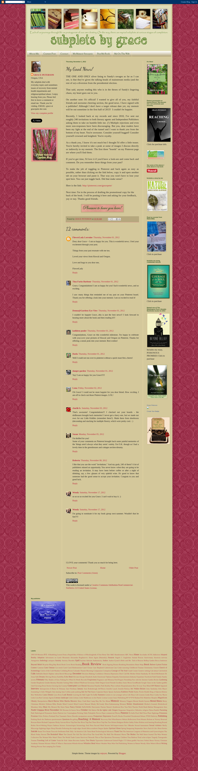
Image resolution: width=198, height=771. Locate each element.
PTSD (148, 716)
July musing (56, 692)
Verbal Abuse (149, 740)
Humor (157, 686)
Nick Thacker (133, 707)
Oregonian (122, 710)
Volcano (48, 743)
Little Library (74, 698)
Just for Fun (86, 692)
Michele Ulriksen (45, 704)
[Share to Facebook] (117, 219)
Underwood (108, 740)
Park (32, 713)
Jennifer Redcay (124, 689)
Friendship (128, 680)
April (77, 660)
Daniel (45, 674)
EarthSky (60, 677)
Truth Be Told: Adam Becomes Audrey (71, 740)
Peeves (98, 713)
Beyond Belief (36, 664)
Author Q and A (114, 661)
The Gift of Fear (85, 734)
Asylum (83, 661)
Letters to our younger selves (116, 695)
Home (102, 568)
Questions (66, 719)
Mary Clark (82, 701)
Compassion (98, 671)
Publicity (154, 716)
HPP (152, 686)
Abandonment (119, 655)
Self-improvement (117, 725)
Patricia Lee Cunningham (67, 713)
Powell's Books (117, 716)
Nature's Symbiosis (113, 707)
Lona (74, 388)
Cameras (40, 668)
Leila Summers (99, 695)
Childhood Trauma (136, 668)
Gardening (163, 680)
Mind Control (68, 704)
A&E (112, 655)
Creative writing (144, 671)
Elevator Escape (79, 677)
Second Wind (99, 725)
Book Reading (76, 665)
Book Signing (108, 665)
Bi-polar (46, 665)
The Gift (76, 734)
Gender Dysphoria (37, 683)
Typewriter (99, 740)
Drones (54, 677)
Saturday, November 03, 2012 (94, 408)
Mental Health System (141, 701)
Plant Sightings (153, 713)
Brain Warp (139, 665)
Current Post (49, 53)
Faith (154, 677)
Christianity (148, 668)
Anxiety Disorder (68, 661)
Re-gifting (74, 719)
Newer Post (72, 568)
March (50, 701)
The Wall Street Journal (145, 734)
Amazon (111, 657)
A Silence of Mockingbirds (86, 655)
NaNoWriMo (86, 707)
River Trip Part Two (104, 722)
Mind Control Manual (82, 704)
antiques (51, 661)
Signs (48, 728)
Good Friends (110, 683)
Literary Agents (48, 698)
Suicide (34, 731)
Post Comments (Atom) (88, 573)
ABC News (129, 655)
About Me (34, 53)
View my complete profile (42, 113)
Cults (33, 673)
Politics (45, 716)
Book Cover (65, 665)
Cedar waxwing (123, 668)
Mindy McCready (97, 704)
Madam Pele (138, 698)
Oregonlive (130, 710)
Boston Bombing (119, 665)
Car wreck (59, 668)
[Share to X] (114, 219)
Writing (164, 743)
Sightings (42, 728)
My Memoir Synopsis (83, 53)
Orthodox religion (141, 710)
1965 (33, 655)
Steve (146, 728)
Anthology (44, 660)
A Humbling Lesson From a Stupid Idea (62, 655)
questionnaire (57, 719)
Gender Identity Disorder (54, 683)
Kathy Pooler (139, 692)
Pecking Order (82, 713)
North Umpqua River (40, 710)
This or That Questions (103, 737)
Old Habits (92, 710)
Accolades (143, 655)
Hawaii (84, 686)
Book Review (91, 664)
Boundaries (130, 665)
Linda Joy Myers (160, 695)
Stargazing (130, 728)
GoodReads (136, 683)
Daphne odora (54, 674)
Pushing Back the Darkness (41, 719)
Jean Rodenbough (90, 689)
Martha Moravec (70, 701)
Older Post (133, 568)
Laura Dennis (48, 695)
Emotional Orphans (105, 677)
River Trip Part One (73, 722)
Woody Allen (145, 743)
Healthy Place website (113, 686)
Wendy (75, 492)
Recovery (104, 719)
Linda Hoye (149, 695)
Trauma (34, 740)
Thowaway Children (119, 737)
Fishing (63, 680)
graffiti (164, 683)
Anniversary (148, 658)
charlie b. (76, 408)
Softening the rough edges (71, 728)
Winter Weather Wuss (103, 743)
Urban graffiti (132, 740)
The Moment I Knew (118, 734)
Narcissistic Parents (99, 707)
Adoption (40, 657)
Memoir (115, 700)
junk (73, 692)
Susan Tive (42, 731)
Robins (141, 722)
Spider (106, 728)
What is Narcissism (65, 743)
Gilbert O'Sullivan (80, 683)
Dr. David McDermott (156, 674)
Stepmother (139, 728)
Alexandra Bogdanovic (79, 658)
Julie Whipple (46, 692)
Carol (65, 668)
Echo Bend (68, 677)
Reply (75, 272)
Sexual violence (155, 725)
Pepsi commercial (108, 713)
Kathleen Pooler (127, 692)
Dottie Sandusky (142, 674)
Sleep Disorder (56, 728)
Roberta (76, 460)
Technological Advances (105, 731)
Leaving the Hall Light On (83, 695)
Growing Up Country (59, 686)
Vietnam (41, 743)
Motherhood (162, 704)
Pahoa (151, 710)
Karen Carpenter (97, 692)
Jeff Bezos (102, 689)
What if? (54, 743)
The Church (68, 734)
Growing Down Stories (43, 686)
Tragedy (155, 737)
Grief (33, 686)
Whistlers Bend (89, 743)
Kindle (146, 692)
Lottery (104, 698)
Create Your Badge (153, 411)
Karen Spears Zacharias (112, 692)
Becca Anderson (161, 661)
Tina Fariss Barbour (81, 281)
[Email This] (109, 219)
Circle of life (45, 671)
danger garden (79, 371)
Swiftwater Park (63, 731)
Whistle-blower (77, 743)
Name (67, 707)
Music (45, 707)
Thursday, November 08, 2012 (94, 460)
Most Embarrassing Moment (115, 704)
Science (62, 725)
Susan (75, 434)
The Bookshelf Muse (55, 734)
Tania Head (91, 731)
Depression (115, 674)
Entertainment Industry (127, 677)
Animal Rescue (137, 658)
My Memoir (52, 707)
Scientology (81, 725)
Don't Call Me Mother (127, 674)
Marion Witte (58, 701)
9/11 (45, 654)
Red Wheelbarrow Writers (117, 719)
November (54, 710)
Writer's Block (156, 743)
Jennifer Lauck (111, 689)
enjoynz (103, 753)
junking (78, 692)
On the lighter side (104, 710)
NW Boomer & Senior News (70, 710)
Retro (39, 722)
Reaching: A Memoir (89, 719)
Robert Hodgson (118, 722)
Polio (40, 716)
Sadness (56, 725)
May (97, 701)
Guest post (72, 685)
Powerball (127, 716)
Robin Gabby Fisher (131, 722)
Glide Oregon (100, 683)
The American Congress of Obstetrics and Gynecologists (143, 731)
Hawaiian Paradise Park (95, 686)
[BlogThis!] (111, 219)
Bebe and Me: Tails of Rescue (132, 661)
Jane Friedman (71, 689)
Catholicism (108, 668)
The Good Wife (97, 734)
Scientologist (71, 725)
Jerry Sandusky (152, 689)
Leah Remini (67, 695)
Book (59, 665)
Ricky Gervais (60, 722)
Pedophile (92, 713)
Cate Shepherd (98, 668)
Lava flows (58, 695)
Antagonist (35, 661)
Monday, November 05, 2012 (91, 434)
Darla (75, 354)
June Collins (66, 692)
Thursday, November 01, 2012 (106, 237)
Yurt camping (48, 746)
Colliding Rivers (66, 671)
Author (105, 660)
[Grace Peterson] (148, 408)
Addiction (156, 655)
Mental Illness (156, 701)
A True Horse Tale (103, 655)
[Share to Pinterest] (119, 219)
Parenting (163, 710)
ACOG (149, 655)
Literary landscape (61, 698)
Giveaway (91, 683)
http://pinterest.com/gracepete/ (97, 185)
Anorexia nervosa (160, 658)
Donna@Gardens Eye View (85, 310)
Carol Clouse (87, 668)
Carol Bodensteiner (75, 668)
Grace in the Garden (154, 683)
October (84, 710)
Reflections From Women (137, 719)
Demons (107, 674)
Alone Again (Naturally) (98, 658)
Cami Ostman (49, 667)
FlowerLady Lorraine (82, 237)
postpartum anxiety (86, 716)
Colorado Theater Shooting (83, 671)
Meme (108, 701)
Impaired (164, 686)
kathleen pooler (79, 331)
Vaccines (140, 740)
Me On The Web (122, 53)
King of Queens (155, 692)
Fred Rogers (118, 680)
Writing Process (36, 746)
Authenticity (97, 661)
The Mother (131, 734)
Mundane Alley (36, 707)
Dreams (42, 677)
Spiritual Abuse (115, 728)
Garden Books (153, 680)
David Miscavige (65, 674)
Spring (123, 728)
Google (144, 683)
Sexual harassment (142, 725)
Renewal (164, 719)
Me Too (102, 701)
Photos (117, 713)
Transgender (162, 737)
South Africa (86, 728)
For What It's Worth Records (76, 680)
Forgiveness (91, 680)
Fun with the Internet (140, 680)
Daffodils (39, 674)
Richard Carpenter (48, 722)
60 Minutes (39, 655)
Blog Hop (52, 665)
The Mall (106, 734)
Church (156, 668)
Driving (48, 677)
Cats (115, 668)
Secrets (107, 725)
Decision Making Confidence (93, 674)
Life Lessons (140, 695)
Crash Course (133, 671)
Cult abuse (154, 671)
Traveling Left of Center (46, 740)
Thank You (118, 731)
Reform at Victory (153, 719)
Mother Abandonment (135, 704)
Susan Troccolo (52, 731)
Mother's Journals (150, 704)
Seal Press (89, 725)
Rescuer (34, 722)
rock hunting (149, 722)
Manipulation (42, 701)
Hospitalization (126, 686)
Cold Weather (55, 671)
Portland (52, 716)
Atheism (89, 661)
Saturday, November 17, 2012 (92, 492)
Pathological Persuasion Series (46, 713)
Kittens (164, 692)
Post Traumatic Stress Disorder (67, 716)
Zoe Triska (57, 746)
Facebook (148, 677)
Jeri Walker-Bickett (138, 689)
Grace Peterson (152, 405)
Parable (156, 710)
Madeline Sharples (150, 698)
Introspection (45, 689)
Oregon (115, 710)
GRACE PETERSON (44, 75)
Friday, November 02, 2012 (90, 388)
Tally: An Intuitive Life (78, 731)
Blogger (122, 753)
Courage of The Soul (119, 671)
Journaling (35, 692)
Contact (64, 53)
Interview (35, 688)
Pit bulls (132, 713)
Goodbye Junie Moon (124, 683)
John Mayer (162, 689)
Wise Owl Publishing (119, 743)
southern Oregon (97, 728)
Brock (146, 664)
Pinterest (124, 713)
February (40, 679)
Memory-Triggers (126, 701)
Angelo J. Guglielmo (123, 658)
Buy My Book (103, 53)
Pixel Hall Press (141, 713)
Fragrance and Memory (105, 680)
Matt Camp (91, 701)
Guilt (79, 686)
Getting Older (68, 683)
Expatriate (140, 677)
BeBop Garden (149, 661)
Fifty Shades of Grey (52, 680)
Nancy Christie (75, 707)
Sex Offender (129, 725)
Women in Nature (133, 743)
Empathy (115, 677)
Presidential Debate (138, 716)
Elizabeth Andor (91, 677)
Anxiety (58, 660)
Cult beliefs (163, 671)
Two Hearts (90, 740)
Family (158, 677)
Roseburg (158, 722)
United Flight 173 (119, 740)
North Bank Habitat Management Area (153, 707)
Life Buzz (131, 695)
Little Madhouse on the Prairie (90, 698)
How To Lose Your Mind (142, 686)
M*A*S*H (130, 698)
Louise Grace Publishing (117, 698)
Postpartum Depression (102, 716)
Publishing (162, 716)
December (77, 673)
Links (33, 698)
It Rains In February (57, 689)
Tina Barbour (132, 737)
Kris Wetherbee (36, 695)
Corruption (107, 671)
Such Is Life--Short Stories (157, 728)
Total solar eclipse (144, 737)
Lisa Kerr (39, 698)
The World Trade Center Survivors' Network (78, 737)
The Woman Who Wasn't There (50, 737)
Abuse (136, 654)
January (80, 689)
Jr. (40, 692)
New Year (124, 707)
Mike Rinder (57, 704)
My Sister (61, 707)
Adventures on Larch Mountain (57, 658)
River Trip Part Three (88, 722)
